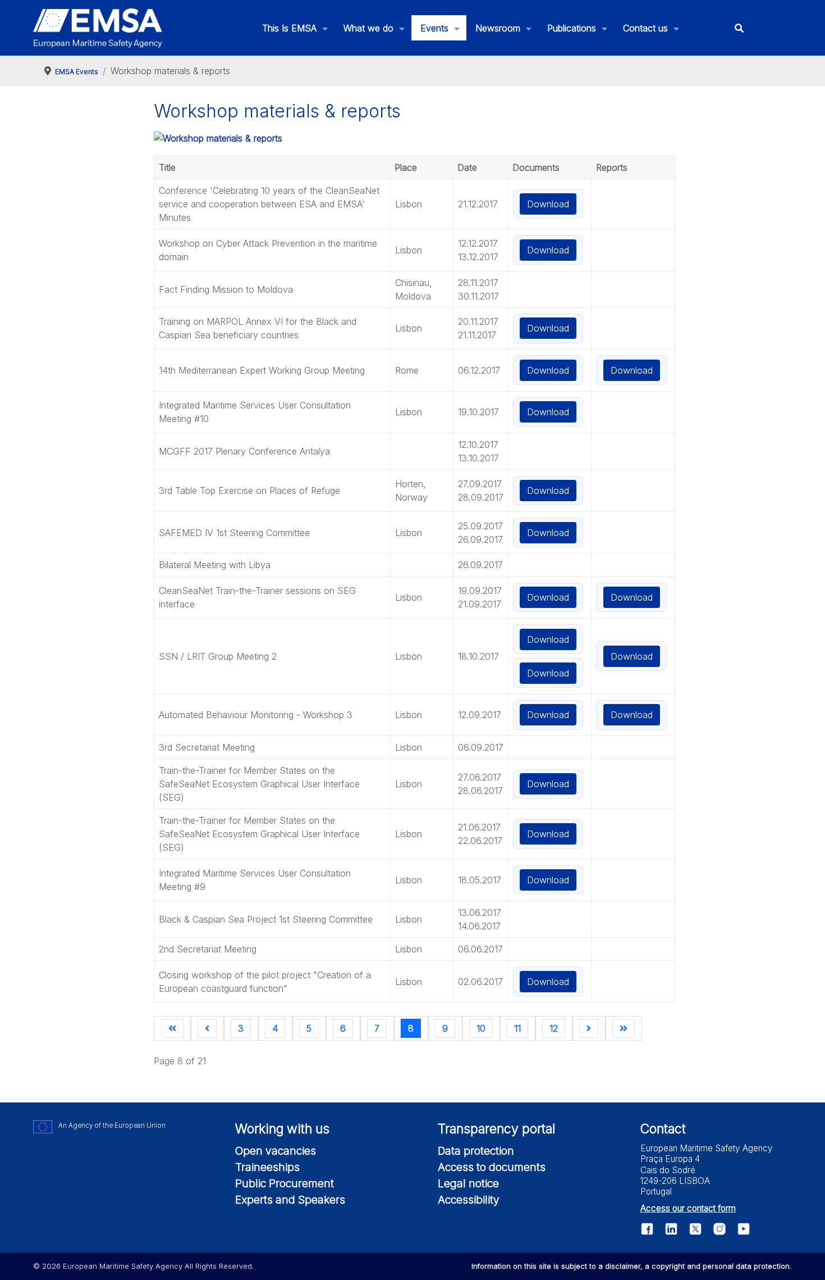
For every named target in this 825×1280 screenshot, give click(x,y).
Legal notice (468, 1183)
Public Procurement (284, 1183)
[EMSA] (97, 28)
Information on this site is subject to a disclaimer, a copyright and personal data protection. (631, 1265)
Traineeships (267, 1167)
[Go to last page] (623, 1028)
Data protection (476, 1151)
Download (548, 204)
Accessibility (468, 1199)
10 (480, 1028)
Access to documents (492, 1167)
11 (517, 1028)
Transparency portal (496, 1129)
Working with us (282, 1129)
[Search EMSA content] (739, 28)
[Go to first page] (172, 1028)
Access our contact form (688, 1208)
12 (553, 1028)
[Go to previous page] (207, 1028)
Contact (663, 1129)
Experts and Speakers (290, 1199)
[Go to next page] (588, 1028)
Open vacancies (275, 1151)
